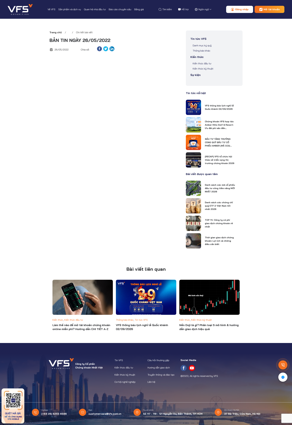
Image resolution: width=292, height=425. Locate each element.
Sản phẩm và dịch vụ (69, 9)
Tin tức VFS (198, 39)
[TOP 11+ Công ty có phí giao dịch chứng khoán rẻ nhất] (193, 223)
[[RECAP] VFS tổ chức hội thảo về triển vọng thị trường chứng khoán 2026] (193, 160)
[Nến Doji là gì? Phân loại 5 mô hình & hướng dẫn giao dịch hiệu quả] (209, 297)
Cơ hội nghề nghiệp (125, 381)
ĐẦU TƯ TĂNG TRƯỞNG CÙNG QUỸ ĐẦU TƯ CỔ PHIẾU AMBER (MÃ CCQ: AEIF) (218, 142)
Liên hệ (151, 381)
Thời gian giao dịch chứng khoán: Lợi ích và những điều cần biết (219, 241)
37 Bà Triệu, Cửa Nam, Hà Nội (242, 413)
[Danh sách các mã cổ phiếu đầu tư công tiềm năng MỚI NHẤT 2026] (193, 188)
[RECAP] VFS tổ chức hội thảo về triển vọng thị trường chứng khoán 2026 (219, 160)
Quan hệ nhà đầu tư (95, 9)
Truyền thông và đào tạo (161, 374)
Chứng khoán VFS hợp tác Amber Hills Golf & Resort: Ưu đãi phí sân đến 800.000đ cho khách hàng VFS (219, 125)
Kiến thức (197, 57)
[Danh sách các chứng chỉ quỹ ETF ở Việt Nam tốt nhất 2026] (193, 205)
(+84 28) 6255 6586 (54, 413)
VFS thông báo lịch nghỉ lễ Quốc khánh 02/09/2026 (219, 107)
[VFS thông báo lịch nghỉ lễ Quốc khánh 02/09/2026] (193, 107)
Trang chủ (55, 32)
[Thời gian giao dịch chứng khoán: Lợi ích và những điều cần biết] (193, 240)
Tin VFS (119, 360)
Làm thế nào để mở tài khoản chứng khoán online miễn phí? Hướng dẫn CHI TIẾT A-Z (81, 327)
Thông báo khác (201, 50)
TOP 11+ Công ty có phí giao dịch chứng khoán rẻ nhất (219, 223)
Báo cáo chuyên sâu (120, 9)
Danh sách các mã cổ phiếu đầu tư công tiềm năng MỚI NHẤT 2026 (220, 188)
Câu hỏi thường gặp (158, 360)
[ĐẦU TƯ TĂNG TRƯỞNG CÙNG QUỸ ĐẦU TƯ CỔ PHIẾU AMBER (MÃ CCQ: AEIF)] (193, 142)
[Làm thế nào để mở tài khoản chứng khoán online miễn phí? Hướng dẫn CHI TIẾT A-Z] (82, 297)
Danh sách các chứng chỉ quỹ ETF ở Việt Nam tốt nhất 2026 (219, 206)
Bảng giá (139, 9)
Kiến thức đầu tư (202, 63)
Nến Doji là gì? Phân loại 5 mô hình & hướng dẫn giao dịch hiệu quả (209, 327)
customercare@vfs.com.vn (105, 413)
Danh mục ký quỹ (202, 45)
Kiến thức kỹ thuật (203, 68)
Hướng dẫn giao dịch (159, 367)
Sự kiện (195, 75)
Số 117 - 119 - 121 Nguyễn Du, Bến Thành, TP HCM (172, 413)
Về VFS (51, 9)
